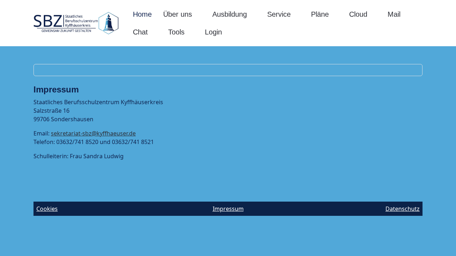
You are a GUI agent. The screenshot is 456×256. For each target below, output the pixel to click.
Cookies (47, 209)
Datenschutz (402, 209)
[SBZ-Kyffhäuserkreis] (76, 23)
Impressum (228, 209)
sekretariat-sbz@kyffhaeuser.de (93, 133)
